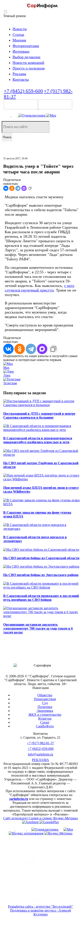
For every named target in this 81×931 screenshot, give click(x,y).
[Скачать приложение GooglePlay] (55, 108)
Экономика (45, 710)
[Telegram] (7, 115)
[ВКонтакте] (5, 188)
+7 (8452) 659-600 (23, 91)
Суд (45, 703)
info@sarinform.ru (40, 754)
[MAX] (24, 188)
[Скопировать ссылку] (30, 188)
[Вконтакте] (15, 115)
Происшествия (45, 699)
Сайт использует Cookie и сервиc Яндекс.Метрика (40, 818)
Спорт (44, 722)
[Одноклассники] (32, 115)
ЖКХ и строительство (45, 714)
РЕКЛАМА (40, 760)
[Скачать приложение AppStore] (21, 108)
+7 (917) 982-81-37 (40, 743)
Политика (45, 707)
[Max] (51, 115)
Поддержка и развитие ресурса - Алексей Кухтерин (40, 912)
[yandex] (26, 833)
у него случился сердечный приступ (39, 287)
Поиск (7, 137)
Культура (44, 718)
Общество (44, 695)
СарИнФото (45, 726)
